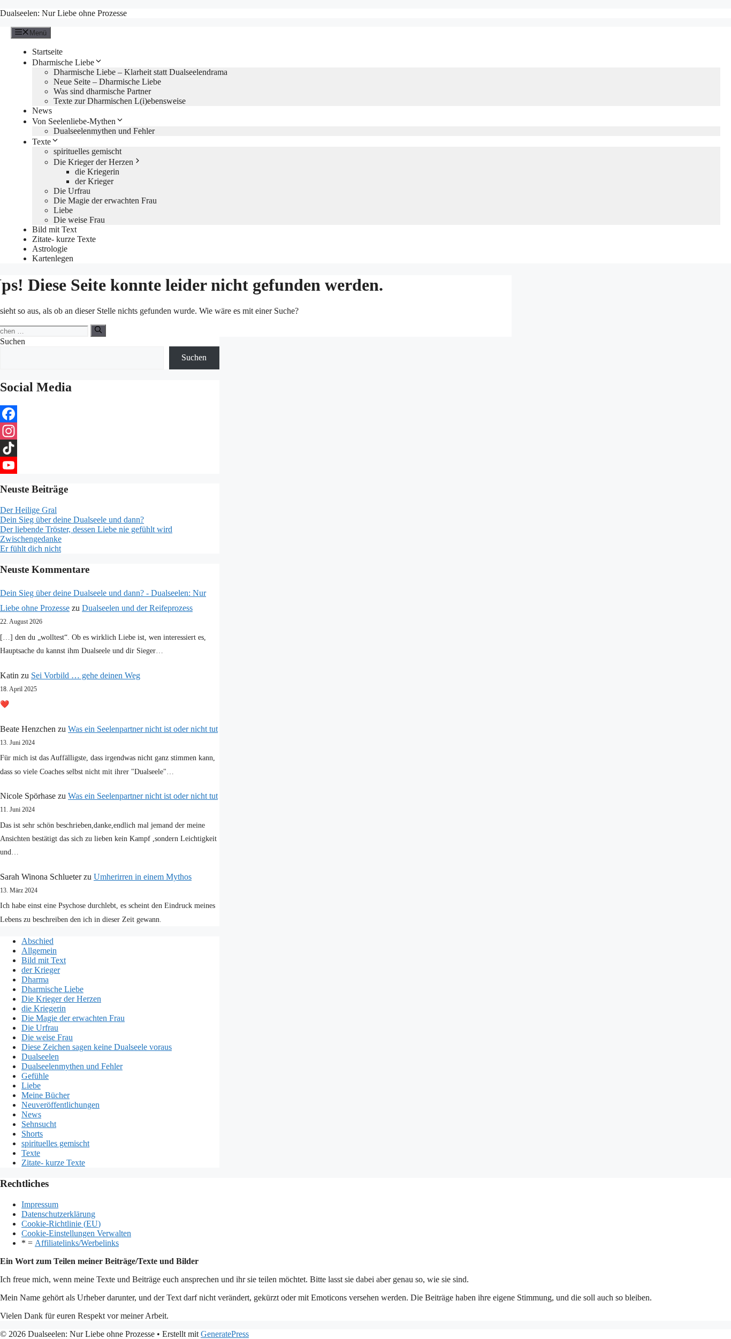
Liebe (63, 210)
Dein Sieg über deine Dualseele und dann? (72, 519)
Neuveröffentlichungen (60, 1104)
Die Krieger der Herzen (93, 162)
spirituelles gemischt (87, 151)
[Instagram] (109, 431)
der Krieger (94, 181)
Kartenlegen (52, 258)
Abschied (37, 940)
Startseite (47, 51)
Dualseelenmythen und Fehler (104, 130)
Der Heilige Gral (28, 510)
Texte (41, 141)
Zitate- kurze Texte (64, 239)
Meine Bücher (45, 1095)
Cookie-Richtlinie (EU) (61, 1223)
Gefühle (35, 1075)
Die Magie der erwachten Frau (105, 200)
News (42, 110)
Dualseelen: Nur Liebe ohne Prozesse (63, 13)
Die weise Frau (79, 219)
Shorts (32, 1133)
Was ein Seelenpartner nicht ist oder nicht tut (143, 728)
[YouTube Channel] (109, 465)
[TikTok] (109, 448)
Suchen (12, 341)
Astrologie (49, 248)
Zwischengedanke (31, 538)
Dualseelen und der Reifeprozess (137, 607)
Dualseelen (40, 1056)
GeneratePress (225, 1333)
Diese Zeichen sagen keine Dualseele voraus (96, 1046)
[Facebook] (109, 413)
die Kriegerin (97, 171)
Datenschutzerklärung (58, 1214)
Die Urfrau (72, 190)
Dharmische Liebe (63, 62)
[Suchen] (98, 330)
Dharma (35, 979)
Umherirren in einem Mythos (143, 876)
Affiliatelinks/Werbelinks (77, 1242)
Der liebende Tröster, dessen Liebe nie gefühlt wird (86, 529)
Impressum (39, 1204)
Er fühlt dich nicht (30, 548)
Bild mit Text (54, 229)
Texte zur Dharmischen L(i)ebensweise (120, 100)
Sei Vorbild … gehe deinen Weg (85, 675)
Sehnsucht (38, 1124)
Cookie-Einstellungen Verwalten (76, 1233)
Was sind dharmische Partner (102, 91)
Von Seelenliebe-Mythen (74, 121)
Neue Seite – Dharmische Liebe (107, 81)
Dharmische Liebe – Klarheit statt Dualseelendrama (140, 72)
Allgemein (39, 950)
